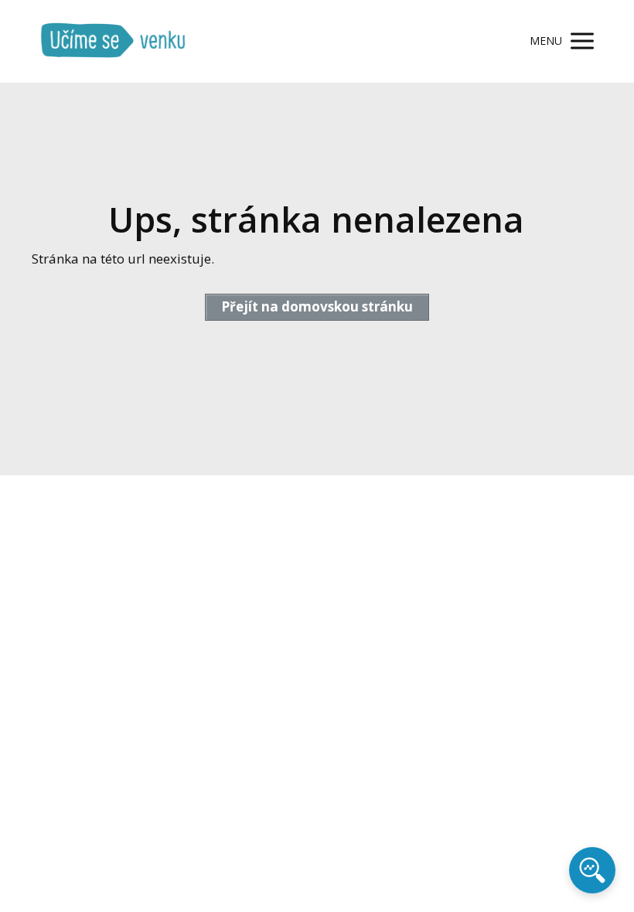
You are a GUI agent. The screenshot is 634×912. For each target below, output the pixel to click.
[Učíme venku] (113, 41)
